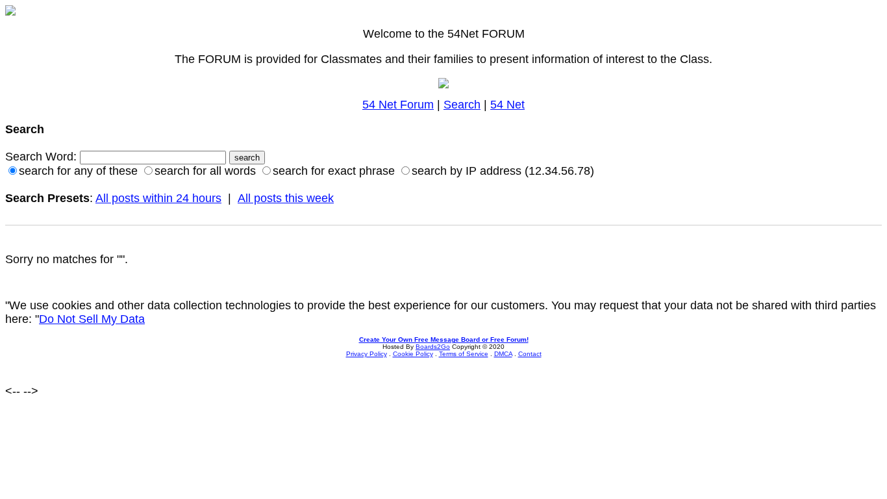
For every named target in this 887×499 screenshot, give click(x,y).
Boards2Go (433, 346)
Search (462, 104)
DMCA (503, 353)
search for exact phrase (334, 170)
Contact (530, 353)
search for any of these (78, 170)
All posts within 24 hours (158, 198)
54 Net (507, 104)
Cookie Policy (413, 353)
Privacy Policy (366, 353)
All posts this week (286, 198)
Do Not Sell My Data (92, 319)
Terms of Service (463, 353)
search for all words (205, 170)
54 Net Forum (398, 104)
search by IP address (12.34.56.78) (503, 170)
